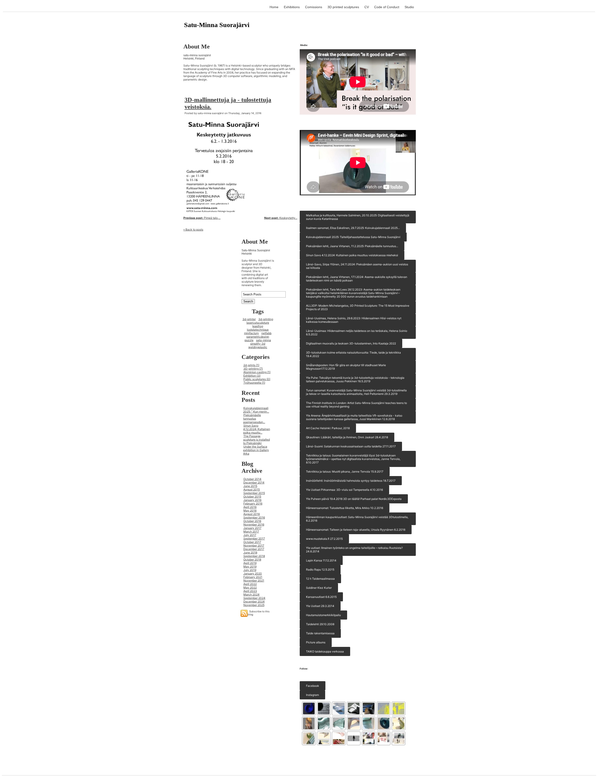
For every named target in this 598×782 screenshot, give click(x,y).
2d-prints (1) (251, 365)
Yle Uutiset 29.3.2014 (320, 606)
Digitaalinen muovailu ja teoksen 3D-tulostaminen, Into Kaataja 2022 (351, 343)
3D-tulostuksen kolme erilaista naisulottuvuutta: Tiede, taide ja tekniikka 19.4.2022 (353, 354)
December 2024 (254, 601)
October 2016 (252, 521)
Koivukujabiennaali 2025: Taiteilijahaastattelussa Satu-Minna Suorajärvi (353, 237)
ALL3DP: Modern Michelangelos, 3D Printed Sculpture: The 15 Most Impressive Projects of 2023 (357, 307)
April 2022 (250, 584)
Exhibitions (292, 7)
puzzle (249, 340)
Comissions (313, 7)
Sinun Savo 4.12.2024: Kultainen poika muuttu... (256, 429)
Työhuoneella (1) (254, 382)
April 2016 (249, 507)
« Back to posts (193, 229)
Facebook (312, 685)
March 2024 (251, 594)
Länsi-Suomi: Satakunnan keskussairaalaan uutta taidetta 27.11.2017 (351, 446)
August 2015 (251, 489)
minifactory (251, 333)
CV (366, 7)
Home (274, 7)
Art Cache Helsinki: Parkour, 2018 (328, 428)
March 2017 (251, 531)
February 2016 (252, 503)
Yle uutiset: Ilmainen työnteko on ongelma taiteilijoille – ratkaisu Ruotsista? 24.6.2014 (354, 549)
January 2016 (252, 500)
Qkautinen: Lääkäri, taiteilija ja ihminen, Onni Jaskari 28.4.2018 (347, 437)
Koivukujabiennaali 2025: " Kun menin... (256, 409)
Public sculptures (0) (256, 379)
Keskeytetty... (280, 218)
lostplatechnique (258, 329)
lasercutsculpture (257, 322)
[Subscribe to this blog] (244, 613)
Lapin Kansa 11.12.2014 (321, 560)
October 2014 (252, 479)
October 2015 (252, 496)
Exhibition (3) (251, 375)
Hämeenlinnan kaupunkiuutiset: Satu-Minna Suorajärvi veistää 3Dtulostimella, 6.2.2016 (357, 518)
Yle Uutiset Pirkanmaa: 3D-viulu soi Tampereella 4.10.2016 (344, 489)
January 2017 (252, 528)
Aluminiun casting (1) (257, 372)
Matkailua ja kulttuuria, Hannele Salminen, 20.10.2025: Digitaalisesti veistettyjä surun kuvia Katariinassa (357, 217)
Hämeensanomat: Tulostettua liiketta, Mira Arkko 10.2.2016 (344, 508)
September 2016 (254, 517)
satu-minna (263, 340)
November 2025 (253, 605)
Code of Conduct (386, 7)
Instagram (312, 695)
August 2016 (251, 514)
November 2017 (253, 545)
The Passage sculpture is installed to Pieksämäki (256, 439)
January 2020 (252, 573)
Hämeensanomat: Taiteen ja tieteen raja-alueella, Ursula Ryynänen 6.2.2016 (355, 529)
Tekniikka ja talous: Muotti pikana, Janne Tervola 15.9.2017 (344, 471)
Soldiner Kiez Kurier (319, 587)
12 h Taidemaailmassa (320, 578)
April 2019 (249, 563)
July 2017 (249, 535)
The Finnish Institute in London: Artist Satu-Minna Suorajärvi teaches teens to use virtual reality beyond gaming (356, 404)
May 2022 (250, 587)
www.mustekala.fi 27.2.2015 (324, 538)
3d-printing (265, 319)
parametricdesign (257, 336)
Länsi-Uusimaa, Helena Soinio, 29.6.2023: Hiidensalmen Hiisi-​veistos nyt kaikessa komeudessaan (353, 319)
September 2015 (254, 493)
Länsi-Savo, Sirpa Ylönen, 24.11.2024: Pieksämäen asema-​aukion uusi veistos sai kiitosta (357, 266)
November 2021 (253, 580)
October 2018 (252, 559)
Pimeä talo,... (202, 218)
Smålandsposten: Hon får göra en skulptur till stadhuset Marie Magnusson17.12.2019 (346, 366)
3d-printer (249, 319)
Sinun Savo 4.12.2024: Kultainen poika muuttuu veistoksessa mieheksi (352, 255)
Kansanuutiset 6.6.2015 (321, 597)
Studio (409, 7)
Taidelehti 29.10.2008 (320, 624)
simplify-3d (257, 343)
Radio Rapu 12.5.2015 (320, 569)
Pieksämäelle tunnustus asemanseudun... (254, 418)
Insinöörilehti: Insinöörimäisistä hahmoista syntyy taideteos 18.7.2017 (350, 480)
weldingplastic (257, 347)
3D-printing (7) (253, 368)
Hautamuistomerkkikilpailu (323, 615)
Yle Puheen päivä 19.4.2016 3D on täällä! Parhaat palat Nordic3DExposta (354, 499)
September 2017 (254, 538)
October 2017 (252, 542)
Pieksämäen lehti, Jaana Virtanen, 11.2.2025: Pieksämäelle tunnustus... (352, 246)
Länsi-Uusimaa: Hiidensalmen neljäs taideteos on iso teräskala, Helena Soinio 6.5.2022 (356, 332)
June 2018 (250, 552)
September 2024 (254, 598)
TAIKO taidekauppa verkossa (325, 651)
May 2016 (249, 510)
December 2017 (253, 549)
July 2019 (249, 570)
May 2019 (249, 566)
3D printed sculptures (343, 7)
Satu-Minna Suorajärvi (216, 24)
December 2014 (253, 482)
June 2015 (250, 486)
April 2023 (250, 591)
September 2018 (254, 556)
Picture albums (315, 642)
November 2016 (253, 524)
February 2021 (252, 577)
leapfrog (257, 326)
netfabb (266, 333)
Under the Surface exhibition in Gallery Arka (256, 450)
